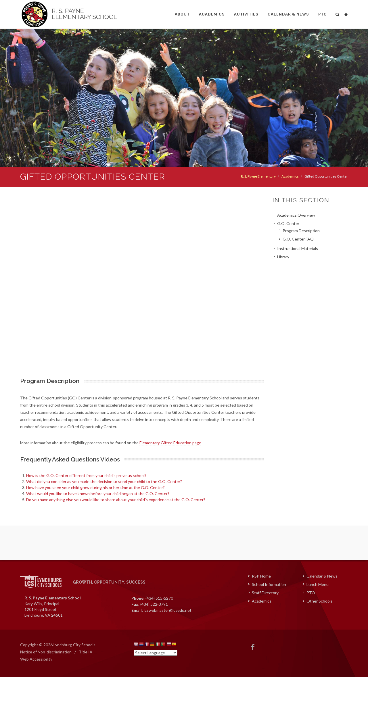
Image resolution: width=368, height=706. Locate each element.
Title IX (85, 651)
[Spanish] (174, 645)
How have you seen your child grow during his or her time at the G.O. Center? (95, 487)
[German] (152, 645)
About (182, 14)
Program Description (301, 230)
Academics (212, 14)
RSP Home (261, 576)
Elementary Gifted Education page (170, 442)
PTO (322, 14)
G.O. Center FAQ (298, 238)
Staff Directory (265, 592)
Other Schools (319, 601)
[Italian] (158, 645)
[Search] (338, 13)
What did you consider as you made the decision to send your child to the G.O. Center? (104, 481)
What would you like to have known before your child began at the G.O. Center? (97, 493)
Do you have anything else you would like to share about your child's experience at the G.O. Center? (115, 499)
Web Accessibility (36, 659)
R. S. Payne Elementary (258, 176)
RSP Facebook (253, 647)
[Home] (346, 13)
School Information (269, 584)
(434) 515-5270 (159, 598)
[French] (147, 645)
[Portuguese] (163, 645)
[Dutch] (141, 645)
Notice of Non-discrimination (46, 651)
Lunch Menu (317, 584)
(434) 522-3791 (154, 604)
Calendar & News (288, 14)
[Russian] (168, 645)
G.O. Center (288, 223)
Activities (246, 14)
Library (283, 256)
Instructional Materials (297, 248)
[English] (136, 645)
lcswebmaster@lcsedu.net (167, 610)
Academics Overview (296, 215)
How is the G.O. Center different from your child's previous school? (86, 475)
